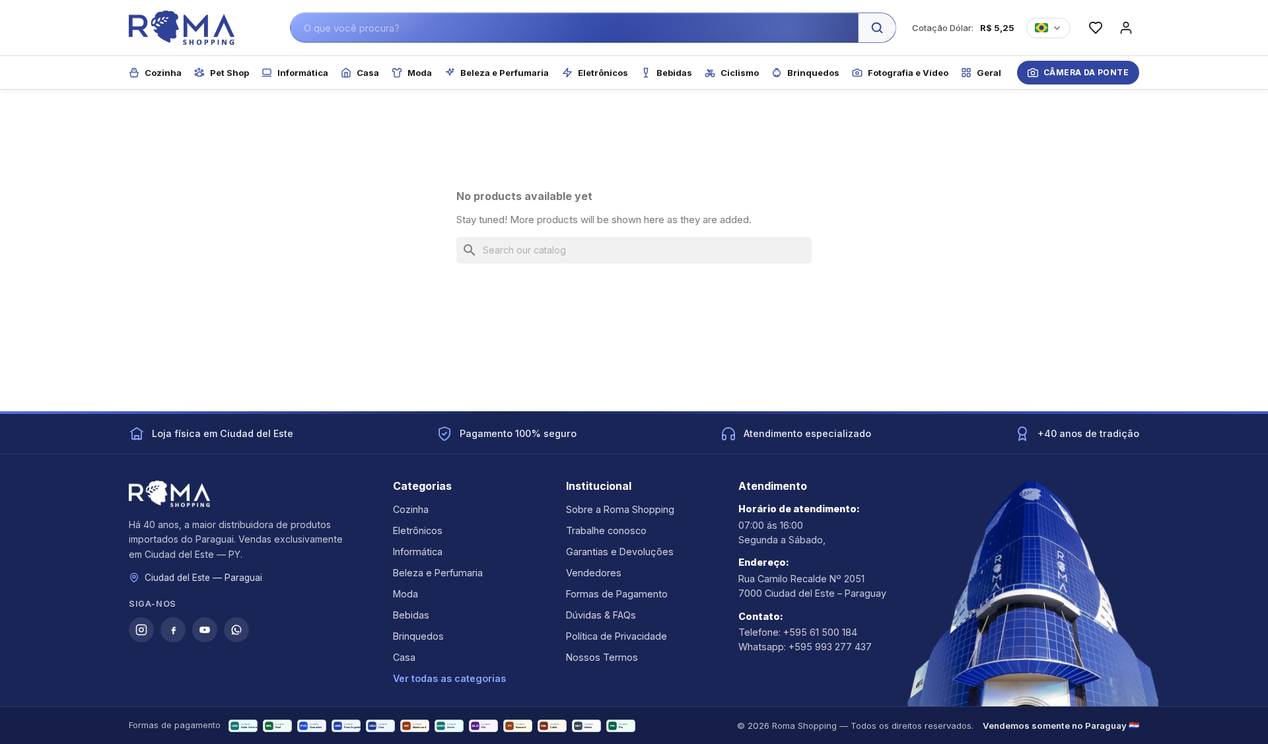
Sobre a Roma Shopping (620, 509)
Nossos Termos (602, 657)
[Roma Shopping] (181, 28)
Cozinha (411, 509)
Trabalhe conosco (606, 530)
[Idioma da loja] (1048, 28)
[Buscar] (877, 27)
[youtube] (204, 629)
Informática (417, 551)
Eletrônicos (417, 530)
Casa (404, 657)
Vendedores (593, 572)
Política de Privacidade (616, 636)
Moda (405, 593)
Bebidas (411, 615)
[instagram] (141, 629)
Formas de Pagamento (617, 593)
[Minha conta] (1126, 28)
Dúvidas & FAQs (601, 615)
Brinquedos (418, 636)
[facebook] (173, 629)
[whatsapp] (236, 629)
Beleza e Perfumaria (438, 572)
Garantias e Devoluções (620, 551)
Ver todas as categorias (449, 678)
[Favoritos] (1095, 28)
